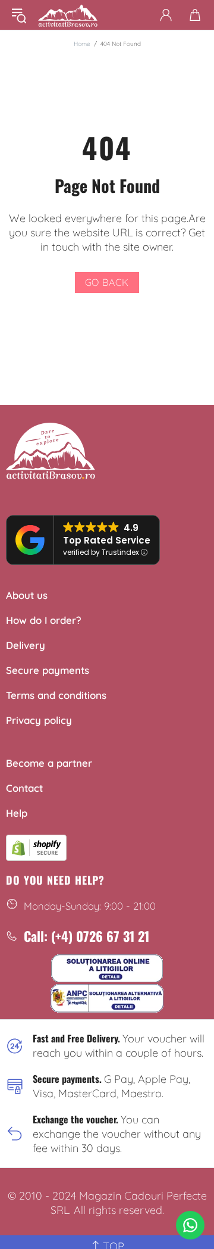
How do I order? (43, 620)
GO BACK (107, 282)
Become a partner (49, 763)
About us (27, 595)
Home (82, 44)
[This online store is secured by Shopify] (36, 846)
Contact (24, 788)
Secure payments (47, 670)
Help (16, 813)
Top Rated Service (106, 540)
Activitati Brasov (67, 15)
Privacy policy (39, 720)
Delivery (25, 645)
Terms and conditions (56, 695)
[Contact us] (190, 1225)
